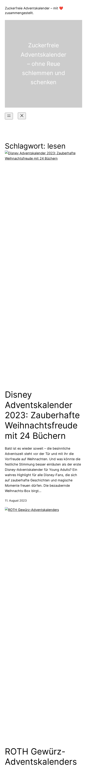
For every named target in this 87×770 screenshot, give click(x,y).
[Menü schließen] (22, 116)
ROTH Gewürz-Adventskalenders (41, 756)
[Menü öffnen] (9, 116)
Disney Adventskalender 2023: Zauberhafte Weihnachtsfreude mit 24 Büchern (42, 415)
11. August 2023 (16, 500)
